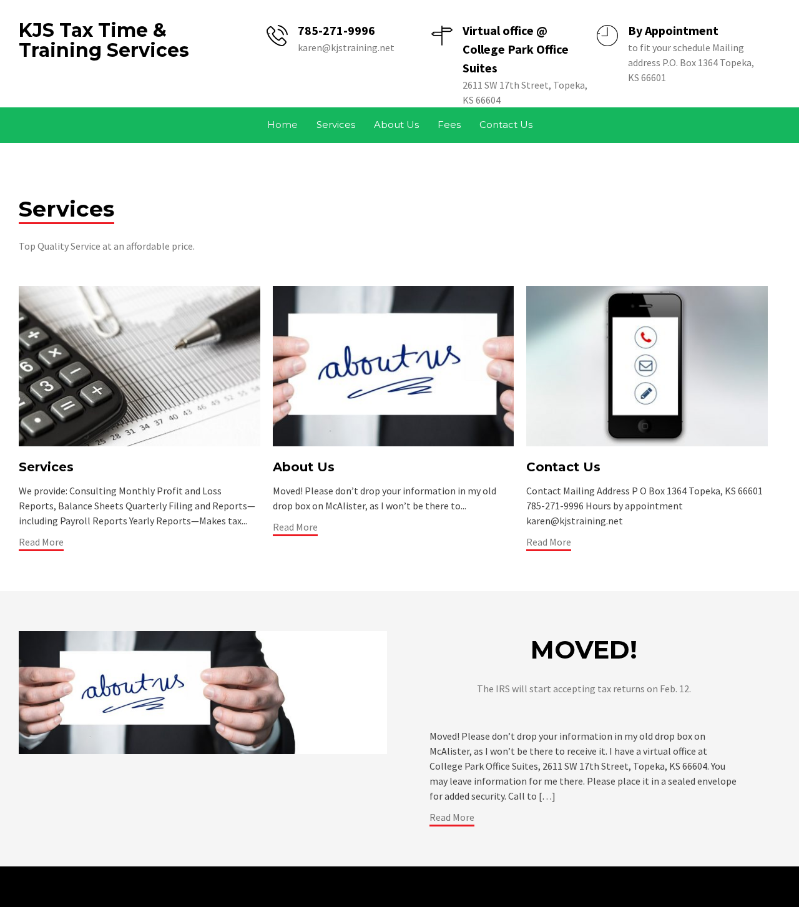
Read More (41, 542)
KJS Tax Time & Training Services (104, 40)
